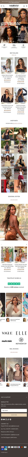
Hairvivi (5, 452)
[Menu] (1, 6)
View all (14, 55)
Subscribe (14, 415)
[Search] (4, 6)
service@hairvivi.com (14, 426)
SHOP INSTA (14, 120)
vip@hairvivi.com (15, 434)
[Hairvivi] (14, 6)
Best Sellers (14, 53)
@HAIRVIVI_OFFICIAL (17, 123)
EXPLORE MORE (14, 199)
